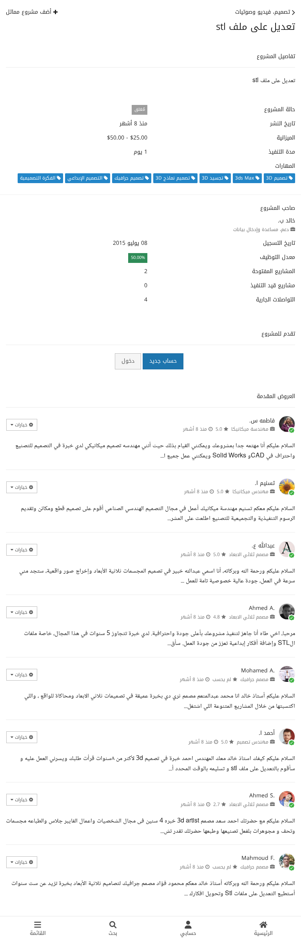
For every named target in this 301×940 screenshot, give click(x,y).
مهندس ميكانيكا (250, 491)
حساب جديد (163, 361)
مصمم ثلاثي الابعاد (248, 554)
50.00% (138, 257)
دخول (127, 361)
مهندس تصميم (252, 742)
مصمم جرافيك (254, 679)
